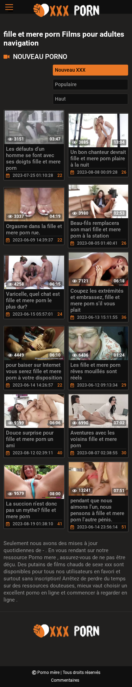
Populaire (66, 84)
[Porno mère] (66, 16)
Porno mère (49, 672)
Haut (60, 99)
